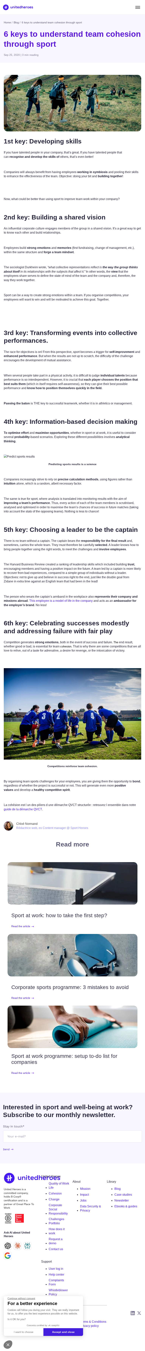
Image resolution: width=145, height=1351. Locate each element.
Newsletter (121, 1200)
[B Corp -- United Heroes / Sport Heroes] (8, 1218)
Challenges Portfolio (56, 1221)
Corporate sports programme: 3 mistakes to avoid (70, 987)
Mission (85, 1188)
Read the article (20, 926)
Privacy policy (89, 1325)
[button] (7, 1344)
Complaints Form (56, 1282)
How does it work (57, 1231)
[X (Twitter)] (139, 1313)
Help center (56, 1274)
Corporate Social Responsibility (58, 1209)
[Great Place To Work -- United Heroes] (19, 1218)
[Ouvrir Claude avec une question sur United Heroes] (18, 1246)
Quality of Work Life (59, 1185)
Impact (84, 1194)
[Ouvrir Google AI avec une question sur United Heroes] (8, 1256)
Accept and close (63, 1331)
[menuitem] (59, 1186)
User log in (56, 1268)
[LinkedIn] (133, 1313)
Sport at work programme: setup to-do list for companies (64, 1059)
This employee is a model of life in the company (61, 600)
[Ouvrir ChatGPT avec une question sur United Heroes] (8, 1246)
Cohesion (55, 1193)
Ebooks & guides (125, 1206)
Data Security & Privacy (90, 1208)
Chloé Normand (27, 823)
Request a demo (55, 1241)
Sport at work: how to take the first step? (59, 915)
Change (54, 1199)
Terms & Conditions (93, 1321)
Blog (117, 1188)
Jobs (83, 1200)
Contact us (56, 1249)
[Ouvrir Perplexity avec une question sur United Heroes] (27, 1246)
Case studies (123, 1194)
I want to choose (23, 1331)
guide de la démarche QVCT (23, 809)
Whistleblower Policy (58, 1292)
